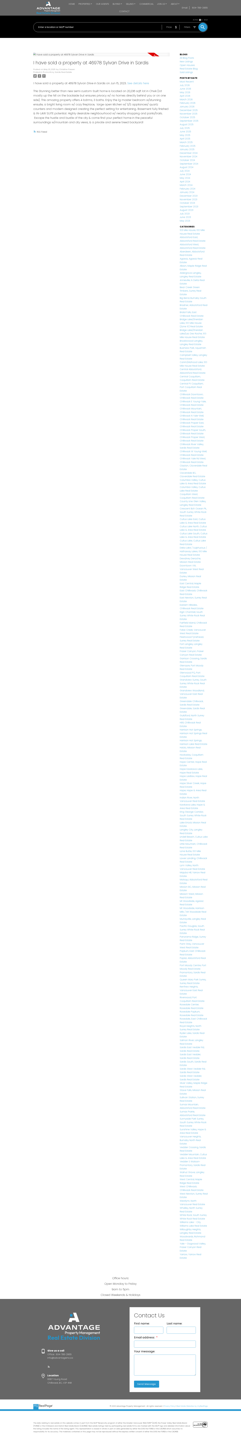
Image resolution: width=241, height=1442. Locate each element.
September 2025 (189, 120)
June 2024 (185, 174)
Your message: (144, 1351)
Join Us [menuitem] (161, 4)
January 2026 (187, 106)
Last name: (174, 1323)
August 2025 (186, 124)
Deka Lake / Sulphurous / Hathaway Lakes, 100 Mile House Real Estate (193, 551)
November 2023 (188, 199)
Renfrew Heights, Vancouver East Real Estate (191, 990)
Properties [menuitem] (84, 4)
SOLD (206, 20)
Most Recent (187, 81)
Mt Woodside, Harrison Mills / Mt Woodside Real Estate (193, 912)
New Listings (186, 61)
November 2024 (188, 156)
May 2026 (185, 92)
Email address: (145, 1337)
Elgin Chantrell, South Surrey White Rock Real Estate (192, 615)
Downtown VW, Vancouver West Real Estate (192, 569)
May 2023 (185, 220)
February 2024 (187, 188)
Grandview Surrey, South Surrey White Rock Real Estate (193, 683)
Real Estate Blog (189, 68)
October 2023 (187, 203)
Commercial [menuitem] (146, 4)
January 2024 (187, 192)
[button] (48, 1366)
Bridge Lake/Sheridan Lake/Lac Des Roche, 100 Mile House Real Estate (193, 334)
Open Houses (187, 65)
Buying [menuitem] (116, 4)
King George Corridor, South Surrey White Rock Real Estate (193, 815)
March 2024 (186, 185)
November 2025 (188, 113)
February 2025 (187, 146)
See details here (138, 83)
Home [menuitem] (72, 4)
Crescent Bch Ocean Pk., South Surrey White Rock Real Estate (193, 512)
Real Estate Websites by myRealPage (192, 1406)
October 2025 (187, 117)
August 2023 (186, 210)
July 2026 (185, 85)
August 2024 (186, 167)
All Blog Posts (187, 58)
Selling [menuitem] (130, 4)
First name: (142, 1323)
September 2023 (189, 206)
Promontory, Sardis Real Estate (57, 72)
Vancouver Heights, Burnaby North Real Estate (190, 1140)
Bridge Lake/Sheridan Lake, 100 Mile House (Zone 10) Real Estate (191, 323)
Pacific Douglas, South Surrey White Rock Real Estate (192, 929)
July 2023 (185, 213)
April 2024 (185, 181)
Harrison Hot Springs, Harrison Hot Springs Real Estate (193, 733)
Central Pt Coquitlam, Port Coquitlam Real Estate (191, 387)
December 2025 (189, 110)
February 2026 (187, 103)
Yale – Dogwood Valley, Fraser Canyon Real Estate (193, 1247)
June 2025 (185, 131)
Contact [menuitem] (124, 11)
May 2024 (185, 178)
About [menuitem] (174, 4)
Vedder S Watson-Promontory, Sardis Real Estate (192, 1165)
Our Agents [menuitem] (102, 4)
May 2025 (185, 135)
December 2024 (188, 153)
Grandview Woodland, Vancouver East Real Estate (192, 694)
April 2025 (185, 138)
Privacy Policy (169, 1406)
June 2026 (185, 88)
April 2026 (185, 95)
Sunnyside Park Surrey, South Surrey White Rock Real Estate (193, 1122)
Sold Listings (186, 72)
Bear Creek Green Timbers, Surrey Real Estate (190, 291)
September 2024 (189, 163)
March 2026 (186, 99)
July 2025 (185, 128)
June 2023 (185, 217)
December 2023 (188, 195)
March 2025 (186, 142)
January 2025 (187, 149)
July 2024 (185, 170)
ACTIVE (195, 20)
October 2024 (187, 160)
